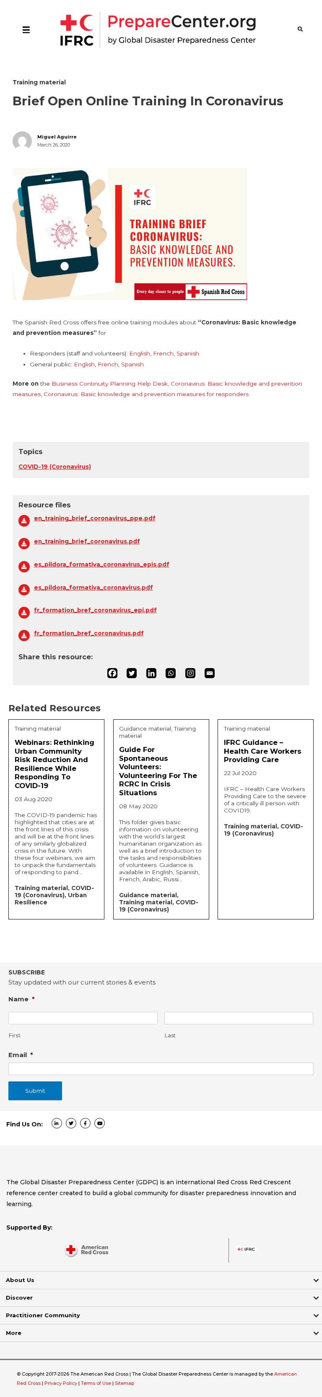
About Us (20, 1280)
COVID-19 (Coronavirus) (54, 466)
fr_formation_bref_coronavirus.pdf (89, 633)
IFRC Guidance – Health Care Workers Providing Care (262, 751)
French (163, 353)
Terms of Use (96, 1383)
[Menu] (26, 29)
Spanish (188, 353)
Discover (19, 1297)
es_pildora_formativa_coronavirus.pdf (93, 587)
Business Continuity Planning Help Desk (110, 383)
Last (171, 1035)
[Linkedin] (151, 673)
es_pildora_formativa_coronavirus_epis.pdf (101, 564)
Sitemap (124, 1383)
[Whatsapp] (171, 673)
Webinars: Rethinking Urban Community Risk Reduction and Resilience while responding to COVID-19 (54, 764)
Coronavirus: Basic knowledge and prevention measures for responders (146, 394)
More (13, 1332)
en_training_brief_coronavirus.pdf (87, 541)
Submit (35, 1090)
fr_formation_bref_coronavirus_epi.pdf (95, 610)
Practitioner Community (43, 1315)
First (15, 1035)
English (139, 353)
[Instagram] (190, 673)
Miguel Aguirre (57, 137)
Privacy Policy (61, 1383)
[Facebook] (112, 673)
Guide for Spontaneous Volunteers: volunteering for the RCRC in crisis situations (158, 771)
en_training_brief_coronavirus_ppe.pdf (95, 518)
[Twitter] (132, 673)
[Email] (210, 673)
